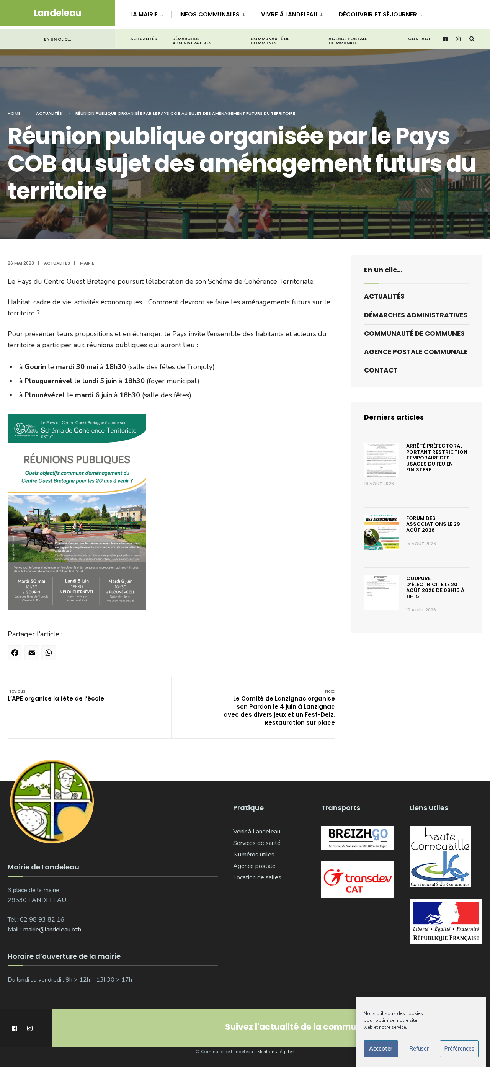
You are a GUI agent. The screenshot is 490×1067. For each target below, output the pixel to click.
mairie (87, 263)
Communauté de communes (269, 41)
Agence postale (254, 866)
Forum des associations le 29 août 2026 (433, 524)
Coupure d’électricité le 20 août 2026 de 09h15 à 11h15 (435, 587)
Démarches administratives (191, 41)
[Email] (32, 655)
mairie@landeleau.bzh (52, 929)
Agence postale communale (347, 41)
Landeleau (58, 13)
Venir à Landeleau (256, 831)
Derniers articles (394, 417)
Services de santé (257, 843)
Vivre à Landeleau (289, 14)
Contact (419, 39)
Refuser (419, 1049)
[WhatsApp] (49, 655)
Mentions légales (275, 1052)
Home (14, 113)
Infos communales (209, 14)
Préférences (459, 1049)
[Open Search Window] (472, 39)
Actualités (143, 39)
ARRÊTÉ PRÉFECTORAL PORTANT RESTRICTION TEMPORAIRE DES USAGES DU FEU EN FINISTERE (436, 457)
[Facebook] (16, 655)
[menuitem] (150, 13)
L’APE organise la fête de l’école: (57, 695)
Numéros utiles (253, 854)
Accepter (380, 1049)
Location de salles (257, 877)
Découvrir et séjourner (378, 14)
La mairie (144, 14)
